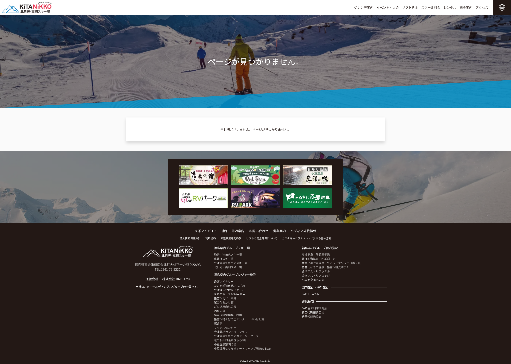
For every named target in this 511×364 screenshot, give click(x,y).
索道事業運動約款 (231, 238)
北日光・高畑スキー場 (228, 267)
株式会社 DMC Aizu (176, 278)
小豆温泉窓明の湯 (225, 344)
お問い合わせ (258, 230)
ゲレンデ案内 (363, 7)
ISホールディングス (159, 286)
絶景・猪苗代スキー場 (228, 254)
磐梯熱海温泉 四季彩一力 (318, 259)
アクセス (481, 7)
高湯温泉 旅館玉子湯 (316, 254)
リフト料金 (410, 7)
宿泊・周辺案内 (233, 230)
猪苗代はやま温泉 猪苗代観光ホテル (325, 267)
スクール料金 (430, 7)
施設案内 (466, 7)
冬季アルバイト (206, 230)
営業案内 (279, 230)
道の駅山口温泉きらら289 (230, 340)
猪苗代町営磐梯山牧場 (228, 315)
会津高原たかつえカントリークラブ (236, 336)
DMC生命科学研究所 (314, 308)
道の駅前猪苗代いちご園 (229, 286)
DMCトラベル (310, 294)
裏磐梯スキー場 (224, 259)
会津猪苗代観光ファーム (229, 290)
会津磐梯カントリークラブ (231, 332)
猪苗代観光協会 (311, 317)
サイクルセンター (225, 327)
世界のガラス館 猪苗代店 (229, 294)
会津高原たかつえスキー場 (231, 263)
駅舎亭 (218, 323)
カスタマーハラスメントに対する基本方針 (306, 238)
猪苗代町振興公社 (313, 312)
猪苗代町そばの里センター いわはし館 (239, 319)
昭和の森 (219, 311)
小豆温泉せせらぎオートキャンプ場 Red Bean (242, 348)
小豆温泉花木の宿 (313, 280)
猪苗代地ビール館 (225, 298)
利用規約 (210, 238)
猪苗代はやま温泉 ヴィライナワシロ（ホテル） (332, 263)
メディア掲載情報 (303, 230)
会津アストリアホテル (316, 271)
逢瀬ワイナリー (224, 281)
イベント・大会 (387, 7)
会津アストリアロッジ (316, 275)
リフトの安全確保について (261, 238)
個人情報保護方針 (190, 238)
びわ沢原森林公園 (225, 307)
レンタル (450, 7)
